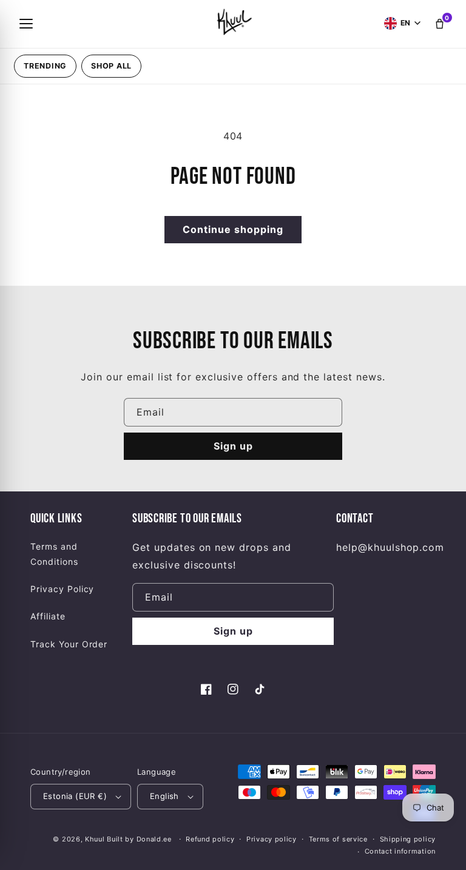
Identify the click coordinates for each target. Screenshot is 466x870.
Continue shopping (233, 229)
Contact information (400, 851)
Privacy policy (271, 839)
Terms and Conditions (54, 554)
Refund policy (210, 839)
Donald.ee (154, 839)
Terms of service (338, 839)
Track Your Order (68, 644)
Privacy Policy (62, 589)
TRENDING (45, 65)
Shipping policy (408, 839)
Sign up (233, 446)
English (164, 796)
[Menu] (26, 24)
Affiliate (48, 616)
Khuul (95, 839)
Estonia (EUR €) (75, 796)
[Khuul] (233, 21)
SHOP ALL (111, 65)
